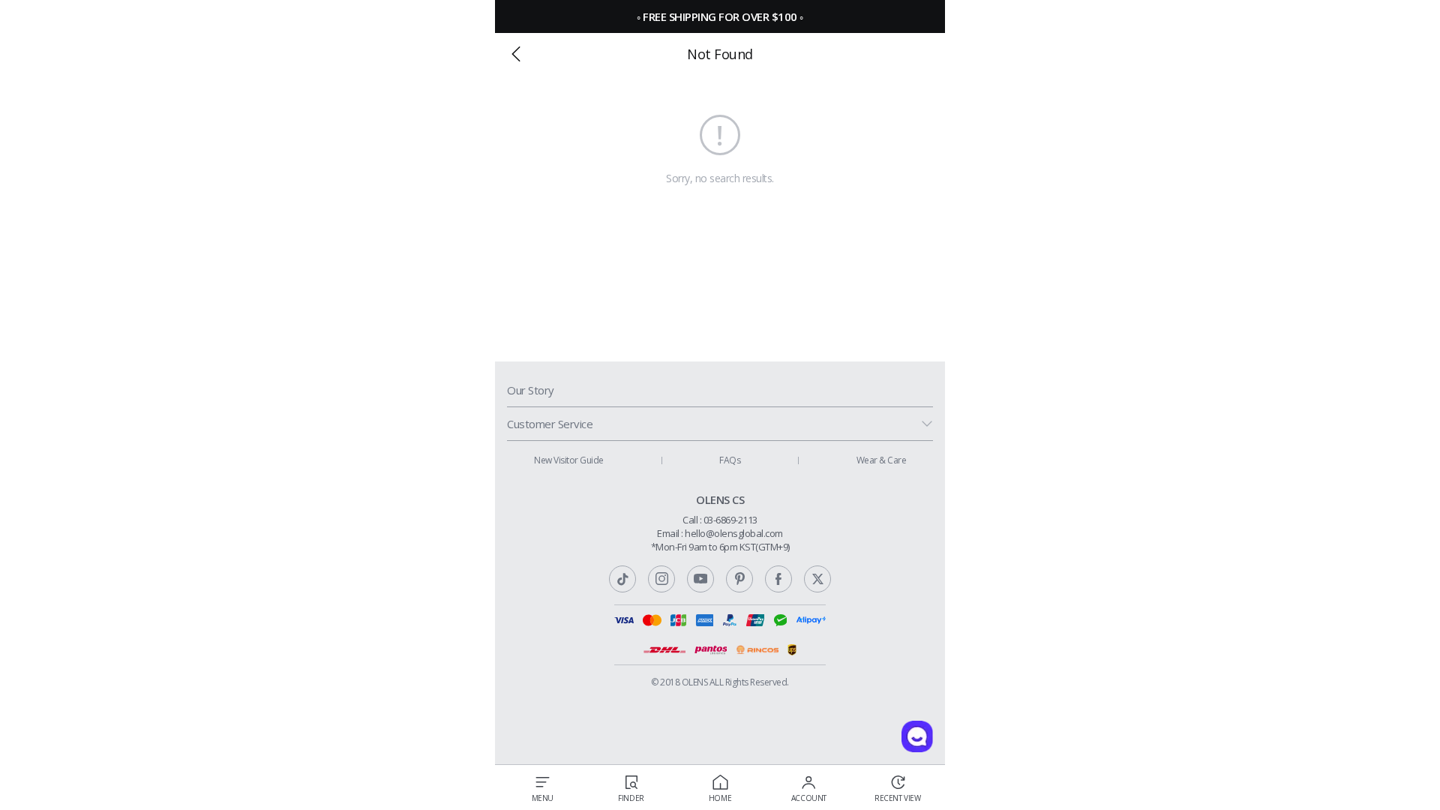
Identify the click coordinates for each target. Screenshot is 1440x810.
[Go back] (516, 54)
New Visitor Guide (569, 460)
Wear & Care (881, 460)
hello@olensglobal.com (734, 533)
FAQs (729, 460)
